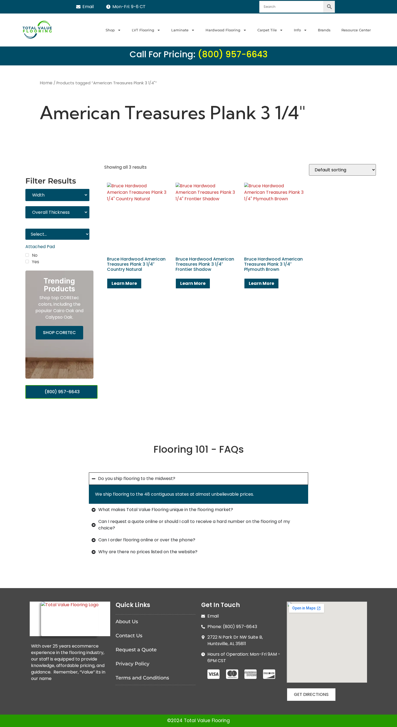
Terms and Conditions (142, 678)
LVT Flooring (143, 30)
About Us (127, 622)
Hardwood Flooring (223, 30)
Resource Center (356, 30)
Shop (110, 30)
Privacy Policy (132, 664)
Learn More (124, 283)
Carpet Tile (267, 30)
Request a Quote (136, 650)
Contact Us (129, 636)
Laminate (180, 30)
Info (297, 30)
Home (46, 83)
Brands (324, 30)
